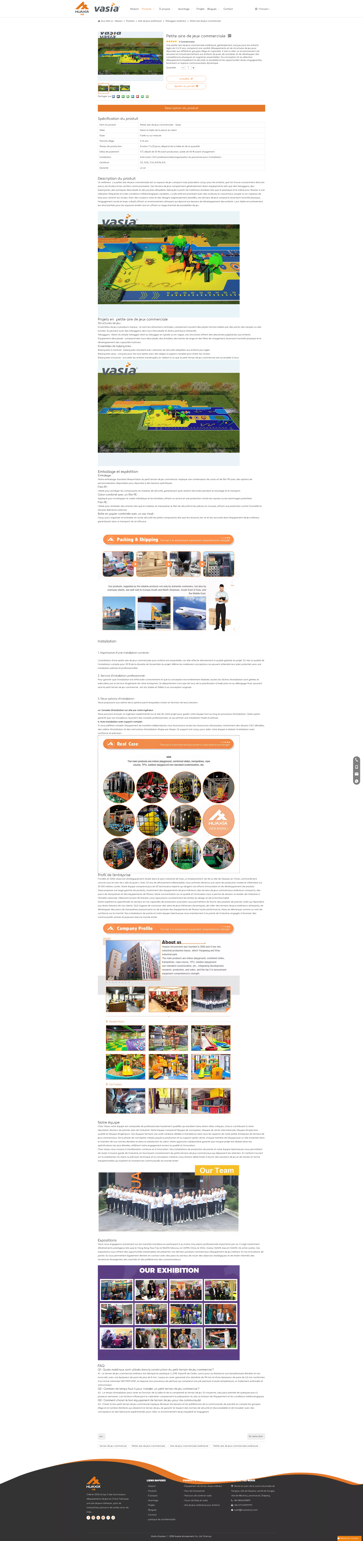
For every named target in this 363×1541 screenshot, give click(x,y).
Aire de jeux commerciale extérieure (189, 1446)
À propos (153, 1496)
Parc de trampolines (194, 1491)
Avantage (153, 1500)
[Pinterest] (108, 1518)
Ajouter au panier (184, 86)
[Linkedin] (93, 1518)
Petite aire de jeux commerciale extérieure (235, 1446)
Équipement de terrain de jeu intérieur (203, 1486)
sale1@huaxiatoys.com (246, 1510)
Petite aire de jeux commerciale (148, 1446)
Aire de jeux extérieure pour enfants (202, 1505)
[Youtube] (98, 1518)
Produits (152, 1491)
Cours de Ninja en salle (196, 1500)
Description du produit (181, 108)
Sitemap (207, 1536)
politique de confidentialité (161, 1519)
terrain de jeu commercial (113, 1446)
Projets (151, 1505)
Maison (152, 1486)
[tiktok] (113, 1518)
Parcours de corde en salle (197, 1496)
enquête (184, 79)
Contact (152, 1515)
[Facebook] (88, 1518)
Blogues (152, 1510)
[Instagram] (103, 1518)
